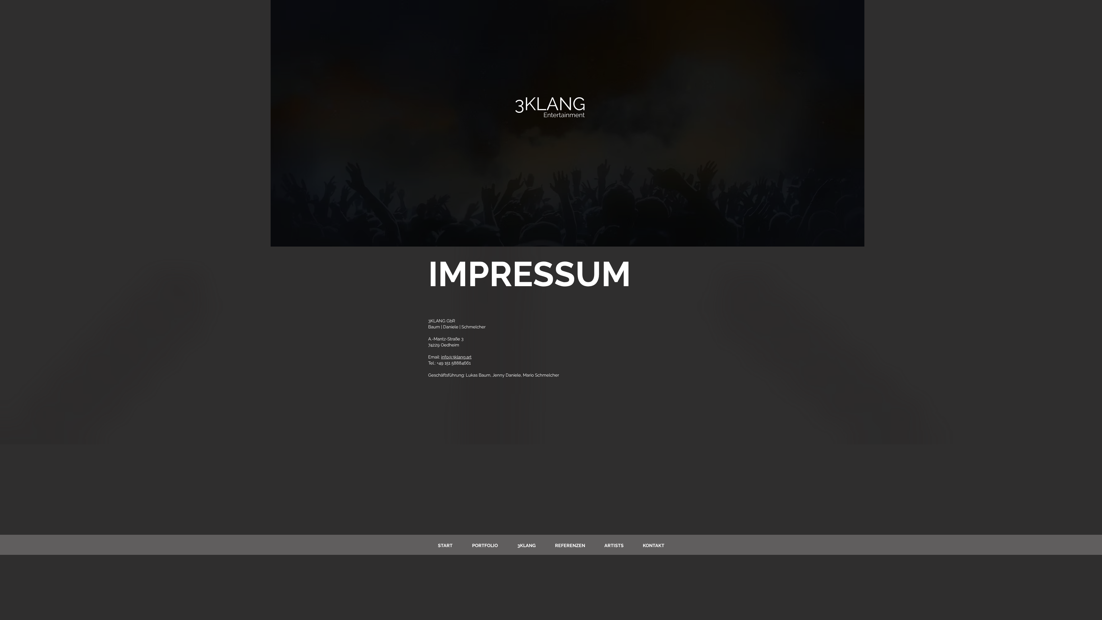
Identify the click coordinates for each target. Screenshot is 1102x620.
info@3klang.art (456, 357)
